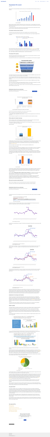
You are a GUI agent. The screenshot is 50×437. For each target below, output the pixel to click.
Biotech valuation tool (43, 1)
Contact (48, 1)
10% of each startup (14, 143)
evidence (33, 299)
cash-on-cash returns (33, 48)
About (38, 1)
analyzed (39, 350)
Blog (36, 1)
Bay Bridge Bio (3, 1)
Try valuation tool (34, 91)
